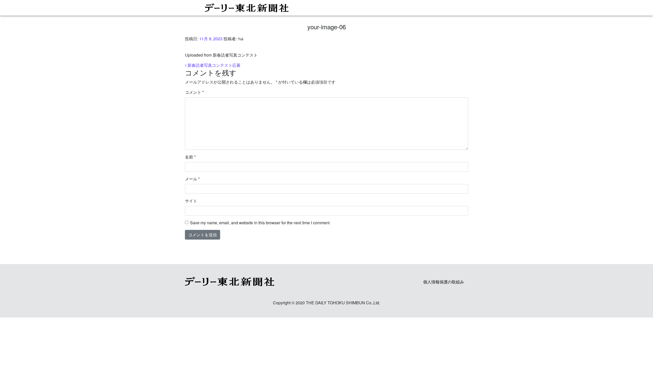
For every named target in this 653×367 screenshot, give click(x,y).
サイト (191, 201)
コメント (194, 92)
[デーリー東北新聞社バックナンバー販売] (324, 8)
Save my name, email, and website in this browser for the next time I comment (260, 223)
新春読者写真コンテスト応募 (213, 65)
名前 (190, 157)
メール (192, 179)
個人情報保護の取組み (443, 282)
